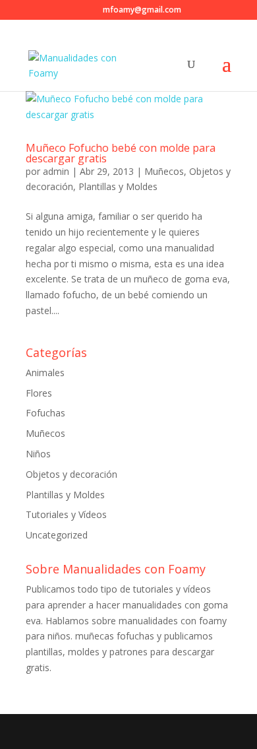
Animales (45, 372)
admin (56, 171)
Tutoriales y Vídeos (66, 514)
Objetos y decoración (71, 474)
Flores (39, 393)
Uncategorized (57, 535)
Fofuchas (45, 413)
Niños (38, 453)
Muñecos (164, 171)
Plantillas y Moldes (117, 186)
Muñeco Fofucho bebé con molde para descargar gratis (120, 153)
